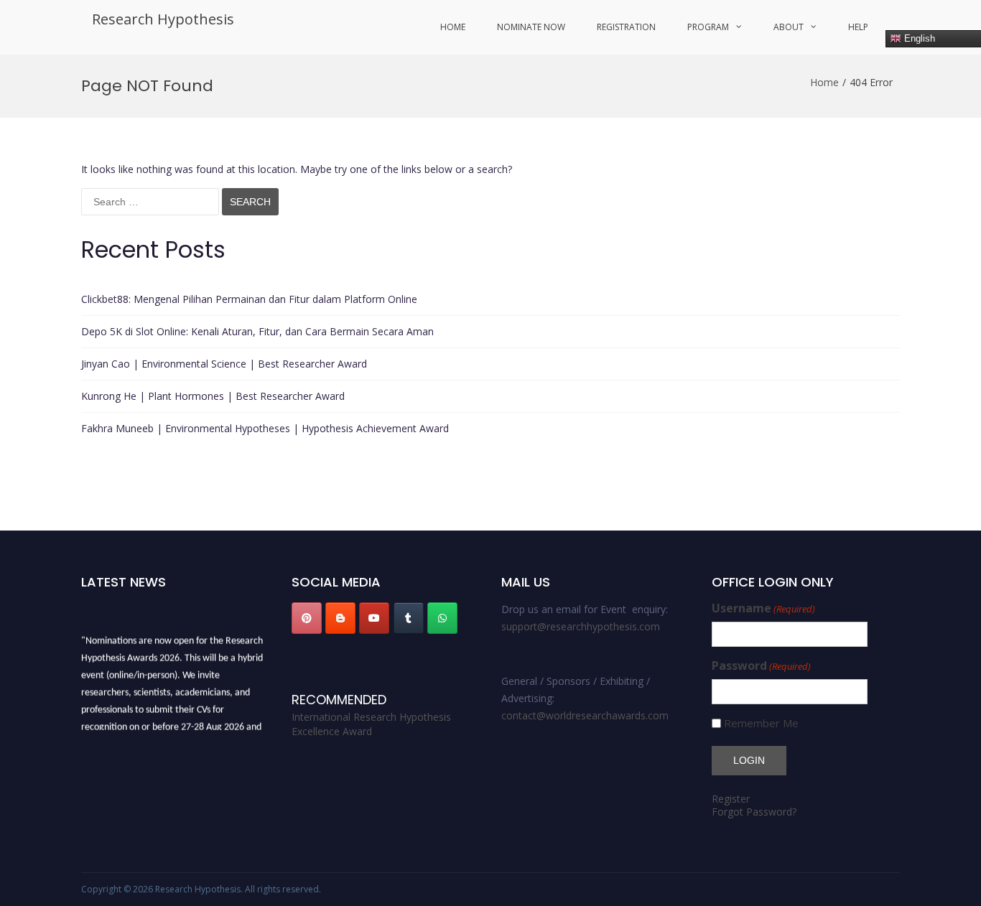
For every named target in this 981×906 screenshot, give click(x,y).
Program (708, 27)
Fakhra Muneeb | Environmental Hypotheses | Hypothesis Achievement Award (265, 428)
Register (731, 798)
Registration (626, 27)
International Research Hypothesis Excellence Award (371, 724)
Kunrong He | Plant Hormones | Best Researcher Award (213, 396)
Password (761, 665)
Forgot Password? (754, 811)
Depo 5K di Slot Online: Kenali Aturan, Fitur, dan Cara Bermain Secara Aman (257, 331)
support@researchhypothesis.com (580, 626)
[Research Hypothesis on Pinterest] (307, 618)
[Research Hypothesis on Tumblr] (409, 618)
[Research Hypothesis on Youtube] (374, 618)
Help (858, 27)
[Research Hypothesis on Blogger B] (340, 618)
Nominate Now (531, 27)
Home (452, 27)
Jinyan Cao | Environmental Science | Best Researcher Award (224, 363)
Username (763, 608)
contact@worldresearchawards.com (585, 715)
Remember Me (761, 723)
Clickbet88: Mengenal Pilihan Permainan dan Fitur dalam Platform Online (249, 299)
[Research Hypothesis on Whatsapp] (442, 618)
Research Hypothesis (163, 19)
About (788, 27)
